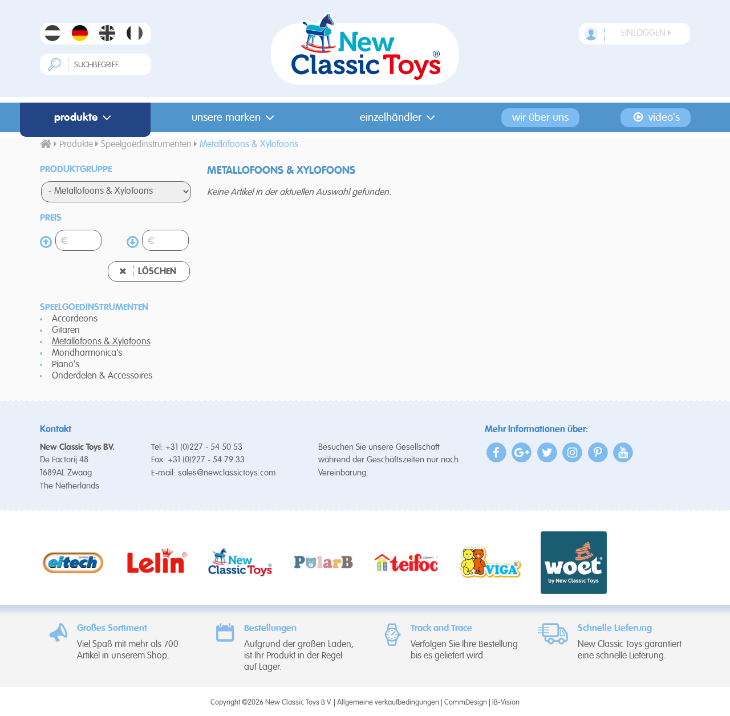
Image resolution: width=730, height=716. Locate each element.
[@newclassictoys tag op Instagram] (573, 452)
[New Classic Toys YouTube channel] (623, 452)
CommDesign (465, 702)
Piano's (65, 364)
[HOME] (45, 144)
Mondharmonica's (87, 353)
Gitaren (66, 330)
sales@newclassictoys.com (227, 473)
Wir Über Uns (540, 117)
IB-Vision (506, 702)
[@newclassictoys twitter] (547, 452)
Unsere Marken (226, 117)
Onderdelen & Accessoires (102, 376)
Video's (663, 117)
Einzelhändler (390, 117)
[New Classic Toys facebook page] (496, 452)
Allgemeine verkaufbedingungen (388, 702)
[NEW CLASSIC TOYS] (365, 48)
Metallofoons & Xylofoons (101, 342)
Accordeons (75, 319)
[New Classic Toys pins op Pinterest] (598, 452)
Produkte (76, 117)
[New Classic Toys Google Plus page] (522, 452)
